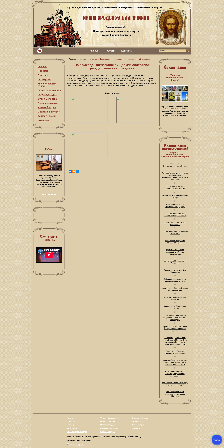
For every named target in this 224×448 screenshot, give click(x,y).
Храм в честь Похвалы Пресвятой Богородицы (175, 352)
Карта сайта (137, 421)
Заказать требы (47, 116)
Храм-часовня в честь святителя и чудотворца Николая (175, 394)
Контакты (126, 50)
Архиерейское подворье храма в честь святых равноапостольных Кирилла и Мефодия (175, 176)
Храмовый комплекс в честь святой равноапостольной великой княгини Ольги (175, 362)
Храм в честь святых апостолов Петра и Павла (175, 214)
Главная (93, 50)
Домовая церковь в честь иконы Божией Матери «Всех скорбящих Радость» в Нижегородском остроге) (175, 341)
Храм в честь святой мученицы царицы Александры (175, 384)
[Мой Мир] (77, 171)
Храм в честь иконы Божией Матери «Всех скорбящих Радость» (175, 328)
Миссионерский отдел (47, 84)
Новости (110, 50)
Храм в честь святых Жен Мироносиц (175, 271)
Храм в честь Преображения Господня (175, 262)
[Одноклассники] (73, 171)
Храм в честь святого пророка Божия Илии (175, 232)
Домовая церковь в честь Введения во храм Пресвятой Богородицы (175, 317)
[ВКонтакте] (70, 171)
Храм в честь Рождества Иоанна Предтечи (175, 242)
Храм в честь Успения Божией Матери (175, 196)
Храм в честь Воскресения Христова (175, 298)
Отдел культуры (47, 94)
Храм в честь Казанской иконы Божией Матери (175, 289)
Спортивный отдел (49, 111)
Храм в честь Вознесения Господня (175, 307)
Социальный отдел (49, 103)
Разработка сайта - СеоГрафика (79, 440)
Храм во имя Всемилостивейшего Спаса (175, 165)
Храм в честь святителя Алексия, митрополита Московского (175, 373)
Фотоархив (44, 79)
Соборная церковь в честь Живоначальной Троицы (175, 280)
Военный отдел (47, 107)
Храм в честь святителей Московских (175, 223)
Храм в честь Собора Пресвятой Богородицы (175, 205)
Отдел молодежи (47, 99)
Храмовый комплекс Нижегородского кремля (175, 187)
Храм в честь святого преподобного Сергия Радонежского (175, 252)
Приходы (43, 75)
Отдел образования (49, 90)
